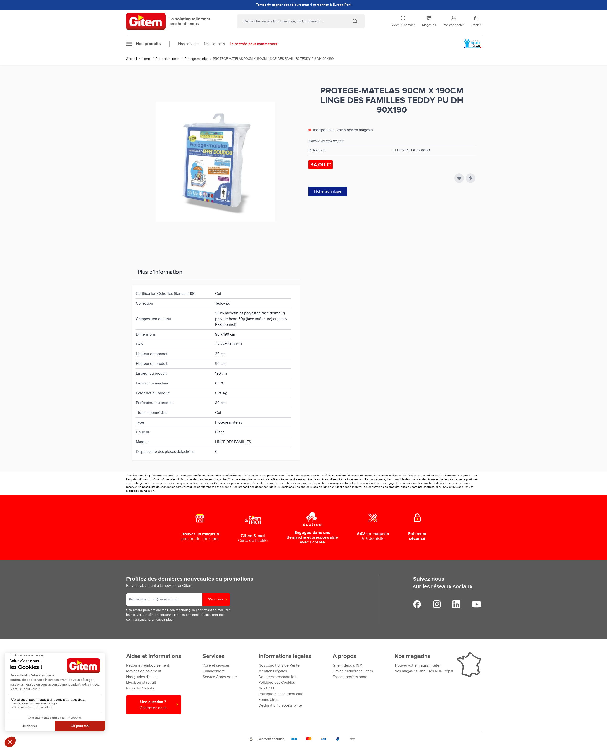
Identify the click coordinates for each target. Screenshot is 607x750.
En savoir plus (162, 619)
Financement (214, 671)
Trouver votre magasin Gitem (418, 665)
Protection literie (168, 59)
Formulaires (268, 699)
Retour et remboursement (147, 665)
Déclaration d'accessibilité (280, 705)
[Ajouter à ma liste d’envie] (459, 178)
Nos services (188, 43)
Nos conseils (214, 43)
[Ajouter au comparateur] (470, 178)
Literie (146, 59)
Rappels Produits (140, 688)
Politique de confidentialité (281, 694)
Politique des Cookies (277, 682)
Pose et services (216, 665)
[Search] (354, 21)
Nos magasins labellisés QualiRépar (423, 671)
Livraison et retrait (141, 682)
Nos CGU (266, 688)
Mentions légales (273, 671)
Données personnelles (277, 676)
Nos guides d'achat (142, 676)
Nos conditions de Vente (279, 665)
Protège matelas (196, 59)
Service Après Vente (220, 676)
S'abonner (215, 599)
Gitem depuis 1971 (347, 665)
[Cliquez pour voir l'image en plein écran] (215, 161)
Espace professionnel (350, 676)
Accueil (131, 59)
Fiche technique (327, 191)
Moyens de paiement (143, 671)
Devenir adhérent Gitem (353, 671)
